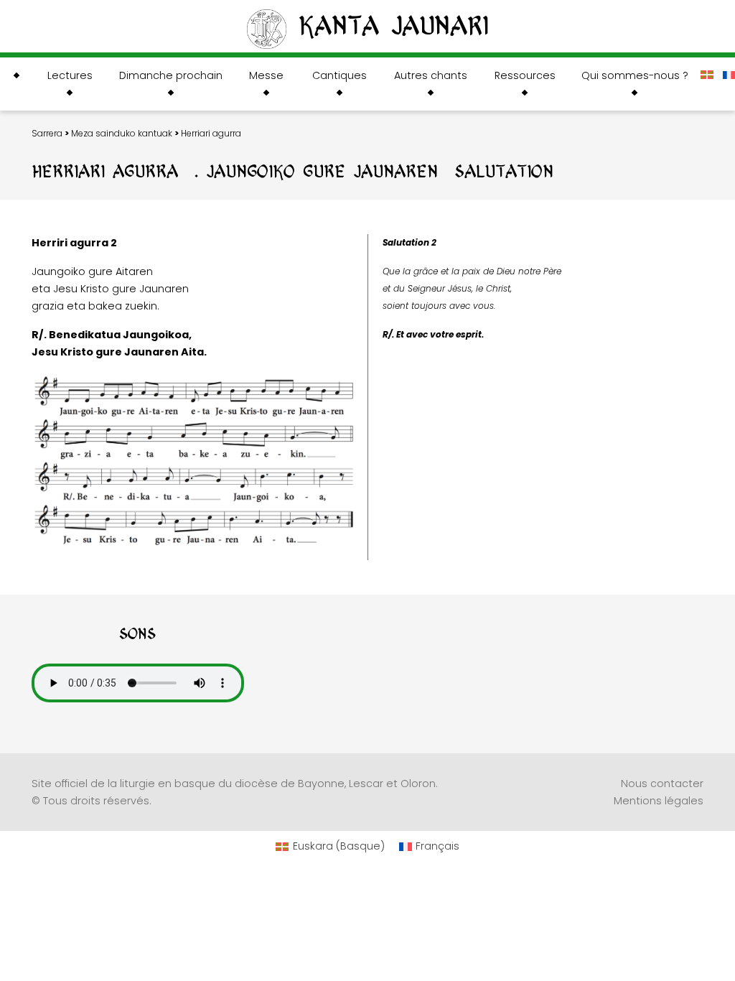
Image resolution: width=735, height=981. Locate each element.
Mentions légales (658, 801)
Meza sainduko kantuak (121, 133)
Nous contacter (662, 783)
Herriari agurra (211, 133)
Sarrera (47, 133)
